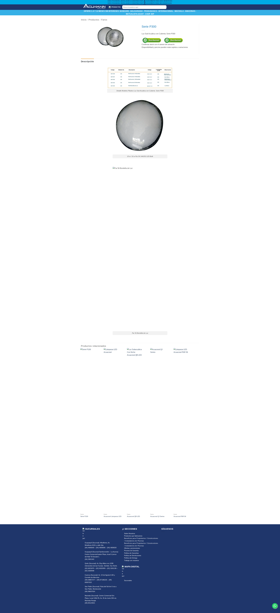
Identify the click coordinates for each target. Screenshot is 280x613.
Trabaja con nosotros (131, 560)
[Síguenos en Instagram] (173, 7)
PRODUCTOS (116, 7)
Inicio (84, 19)
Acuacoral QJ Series (157, 516)
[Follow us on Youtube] (169, 535)
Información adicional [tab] (103, 61)
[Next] (194, 436)
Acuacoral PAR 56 (180, 516)
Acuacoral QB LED (133, 516)
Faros (104, 19)
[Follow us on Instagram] (166, 535)
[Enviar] (164, 7)
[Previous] (80, 436)
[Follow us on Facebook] (163, 535)
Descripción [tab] (87, 61)
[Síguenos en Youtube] (176, 7)
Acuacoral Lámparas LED (112, 516)
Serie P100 (84, 516)
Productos (93, 19)
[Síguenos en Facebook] (170, 7)
